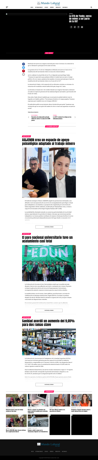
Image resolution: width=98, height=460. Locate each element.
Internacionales (39, 7)
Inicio (32, 7)
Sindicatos (58, 7)
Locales (46, 7)
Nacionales (65, 7)
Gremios (52, 7)
